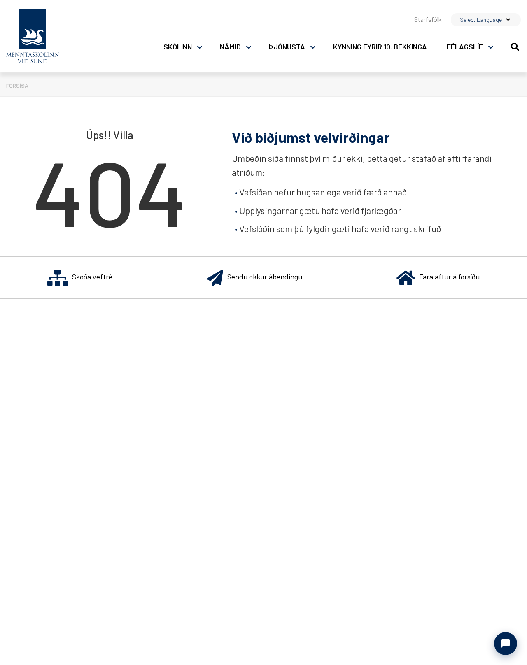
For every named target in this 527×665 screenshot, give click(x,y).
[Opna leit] (515, 45)
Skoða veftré (92, 276)
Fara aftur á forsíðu (449, 276)
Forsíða (17, 85)
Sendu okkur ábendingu (264, 276)
